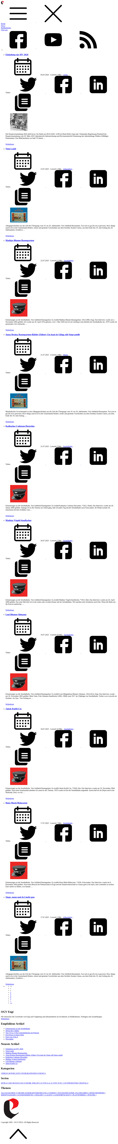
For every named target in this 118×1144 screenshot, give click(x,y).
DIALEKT (40, 1095)
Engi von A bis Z (12, 1037)
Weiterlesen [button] (5, 1019)
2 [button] (10, 992)
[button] (11, 986)
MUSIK (22, 1093)
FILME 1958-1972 (34, 1083)
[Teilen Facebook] (63, 93)
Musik (65, 355)
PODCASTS (16, 1073)
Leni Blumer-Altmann (16, 614)
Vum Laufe (11, 149)
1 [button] (10, 990)
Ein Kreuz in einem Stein (15, 1035)
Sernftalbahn (69, 261)
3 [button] (10, 995)
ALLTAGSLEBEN (9, 1093)
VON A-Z (47, 1083)
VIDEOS (5, 1073)
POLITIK (92, 1095)
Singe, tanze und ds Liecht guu (20, 897)
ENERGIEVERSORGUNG (37, 1093)
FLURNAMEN (82, 1093)
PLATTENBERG (80, 1095)
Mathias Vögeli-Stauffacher (18, 520)
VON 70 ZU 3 (59, 1083)
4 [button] (10, 997)
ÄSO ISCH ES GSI (16, 1083)
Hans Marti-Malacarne (16, 803)
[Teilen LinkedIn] (98, 93)
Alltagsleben (68, 169)
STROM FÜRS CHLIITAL (77, 1083)
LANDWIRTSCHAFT (63, 1095)
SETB (4, 1083)
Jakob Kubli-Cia (14, 709)
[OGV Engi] (59, 13)
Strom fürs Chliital (12, 1031)
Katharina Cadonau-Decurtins (20, 426)
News (3, 26)
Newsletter (9, 1039)
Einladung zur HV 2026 (17, 54)
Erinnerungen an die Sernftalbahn (18, 1029)
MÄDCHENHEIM (97, 1093)
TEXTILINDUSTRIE (67, 1093)
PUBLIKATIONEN (30, 1073)
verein (65, 75)
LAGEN (49, 1095)
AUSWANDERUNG (26, 1095)
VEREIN (53, 1093)
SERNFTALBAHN (9, 1095)
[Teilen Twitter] (28, 93)
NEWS (42, 1073)
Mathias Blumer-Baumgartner (20, 240)
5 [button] (10, 999)
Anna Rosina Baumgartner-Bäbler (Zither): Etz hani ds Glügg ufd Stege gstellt (43, 334)
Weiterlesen (10, 144)
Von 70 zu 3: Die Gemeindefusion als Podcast (22, 1033)
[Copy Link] (23, 110)
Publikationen (6, 28)
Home (3, 24)
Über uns (4, 30)
